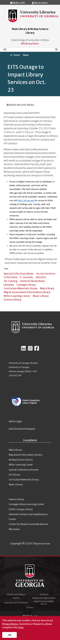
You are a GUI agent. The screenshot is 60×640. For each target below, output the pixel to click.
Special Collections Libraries (24, 469)
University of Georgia (30, 575)
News (26, 55)
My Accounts (41, 2)
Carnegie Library (26, 284)
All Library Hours (30, 43)
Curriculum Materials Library (20, 288)
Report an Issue (42, 543)
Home (17, 55)
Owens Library (16, 499)
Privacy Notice (10, 623)
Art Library (14, 474)
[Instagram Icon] (30, 349)
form (20, 627)
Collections (11, 277)
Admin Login (15, 421)
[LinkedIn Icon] (23, 349)
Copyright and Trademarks (16, 603)
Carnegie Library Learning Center (26, 504)
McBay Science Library (21, 459)
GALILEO (41, 277)
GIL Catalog (10, 281)
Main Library (47, 288)
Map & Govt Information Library (25, 454)
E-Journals (26, 277)
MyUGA (16, 598)
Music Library (40, 296)
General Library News (32, 281)
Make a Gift (18, 2)
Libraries (9, 284)
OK (9, 634)
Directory (44, 594)
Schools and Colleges (16, 594)
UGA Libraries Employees (22, 428)
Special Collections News (19, 273)
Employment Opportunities (44, 598)
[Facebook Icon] (36, 349)
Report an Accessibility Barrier (44, 602)
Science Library (12, 299)
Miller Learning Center (17, 296)
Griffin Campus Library (21, 509)
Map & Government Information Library (27, 292)
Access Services (45, 273)
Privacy (30, 607)
